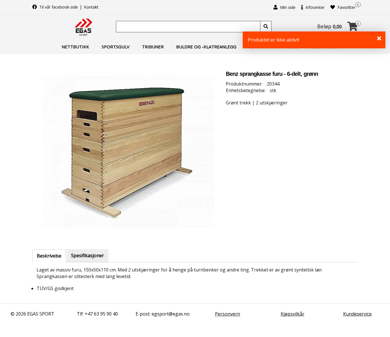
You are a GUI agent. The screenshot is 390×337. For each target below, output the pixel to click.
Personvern (227, 314)
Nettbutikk (75, 46)
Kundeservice (357, 314)
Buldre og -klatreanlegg (206, 46)
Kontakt (91, 7)
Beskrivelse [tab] (49, 256)
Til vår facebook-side (58, 7)
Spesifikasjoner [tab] (87, 255)
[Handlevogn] (352, 28)
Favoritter (345, 7)
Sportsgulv (115, 46)
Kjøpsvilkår (292, 314)
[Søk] (266, 26)
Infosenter (314, 7)
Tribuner (153, 46)
